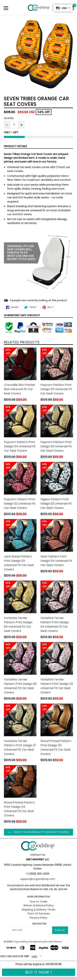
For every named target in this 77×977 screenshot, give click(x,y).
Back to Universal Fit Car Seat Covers (41, 832)
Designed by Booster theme (45, 941)
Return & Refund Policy (39, 905)
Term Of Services (38, 913)
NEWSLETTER (39, 923)
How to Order (38, 901)
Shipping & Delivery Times (38, 909)
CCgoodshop (21, 941)
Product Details (15, 146)
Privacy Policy (38, 917)
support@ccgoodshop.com (37, 879)
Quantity (9, 118)
